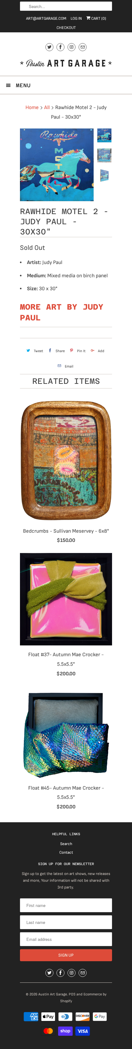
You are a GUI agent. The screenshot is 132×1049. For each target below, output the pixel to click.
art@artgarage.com (46, 18)
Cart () (98, 18)
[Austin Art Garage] (66, 64)
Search (66, 843)
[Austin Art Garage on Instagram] (72, 47)
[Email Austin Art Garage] (83, 47)
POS (72, 994)
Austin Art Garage (52, 994)
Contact (66, 852)
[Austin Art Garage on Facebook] (60, 47)
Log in (76, 18)
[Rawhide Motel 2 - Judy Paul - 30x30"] (57, 164)
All (47, 107)
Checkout (66, 27)
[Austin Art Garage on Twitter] (49, 47)
